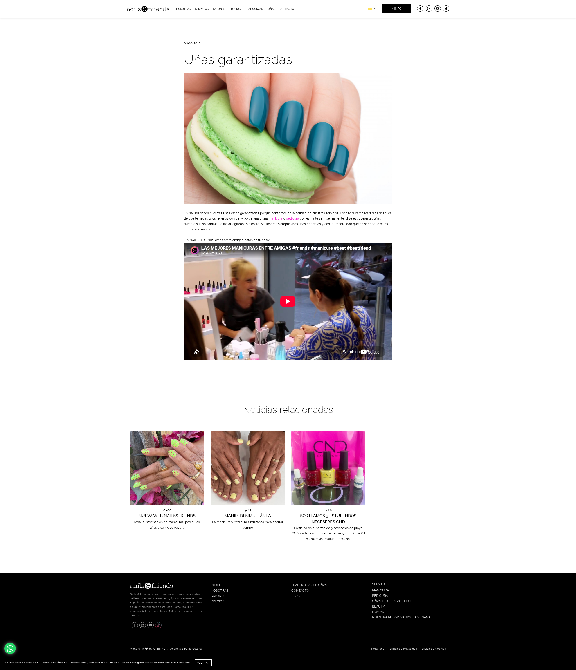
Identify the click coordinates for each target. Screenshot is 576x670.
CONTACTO (287, 9)
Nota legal (378, 648)
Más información (180, 662)
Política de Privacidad (402, 648)
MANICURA (380, 590)
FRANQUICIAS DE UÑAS (260, 9)
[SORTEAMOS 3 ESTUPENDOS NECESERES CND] (328, 468)
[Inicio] (148, 8)
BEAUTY (378, 606)
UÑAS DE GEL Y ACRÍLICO (391, 601)
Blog (295, 596)
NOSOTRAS (183, 9)
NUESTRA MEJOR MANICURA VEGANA (401, 617)
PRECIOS (217, 601)
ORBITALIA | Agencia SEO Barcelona (177, 648)
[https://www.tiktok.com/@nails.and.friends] (446, 8)
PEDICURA (380, 595)
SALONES (218, 596)
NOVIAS (378, 612)
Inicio (215, 585)
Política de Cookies (433, 648)
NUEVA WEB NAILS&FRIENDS (167, 515)
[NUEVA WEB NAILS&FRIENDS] (167, 468)
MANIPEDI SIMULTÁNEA (248, 515)
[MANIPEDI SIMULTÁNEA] (248, 468)
